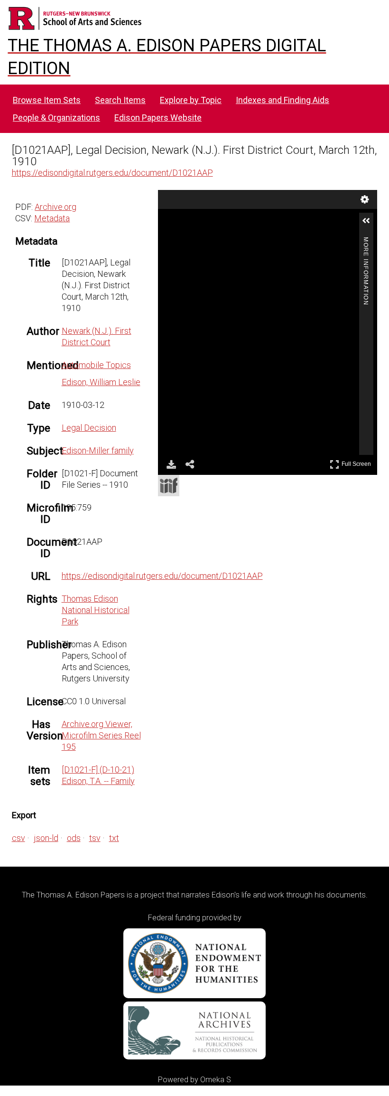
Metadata (52, 218)
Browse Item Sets (47, 100)
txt (114, 838)
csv (18, 838)
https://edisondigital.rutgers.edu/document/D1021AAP (112, 173)
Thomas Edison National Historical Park (96, 610)
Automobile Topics (96, 365)
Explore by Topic (191, 100)
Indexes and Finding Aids (282, 100)
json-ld (46, 838)
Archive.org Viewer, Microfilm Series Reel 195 (101, 735)
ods (74, 838)
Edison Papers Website (158, 118)
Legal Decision (89, 428)
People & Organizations (56, 118)
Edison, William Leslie (101, 382)
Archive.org (55, 207)
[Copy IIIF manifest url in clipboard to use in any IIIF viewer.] (168, 485)
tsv (95, 838)
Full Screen (357, 462)
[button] (370, 224)
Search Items (120, 100)
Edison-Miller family (98, 450)
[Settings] (364, 199)
